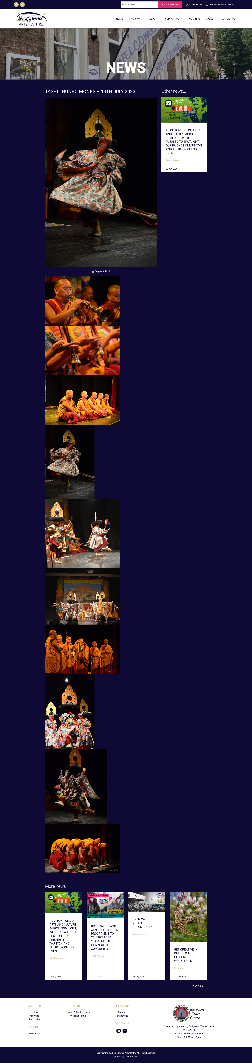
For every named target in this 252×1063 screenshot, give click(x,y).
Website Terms (78, 1015)
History (34, 1012)
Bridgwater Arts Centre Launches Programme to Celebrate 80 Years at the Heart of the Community (104, 937)
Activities (34, 1015)
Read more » (172, 160)
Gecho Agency (132, 1056)
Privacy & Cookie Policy (78, 1012)
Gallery (211, 18)
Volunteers (34, 1033)
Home (119, 18)
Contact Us (228, 18)
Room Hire (194, 18)
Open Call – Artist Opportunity (142, 923)
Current (121, 1012)
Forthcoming (121, 1015)
